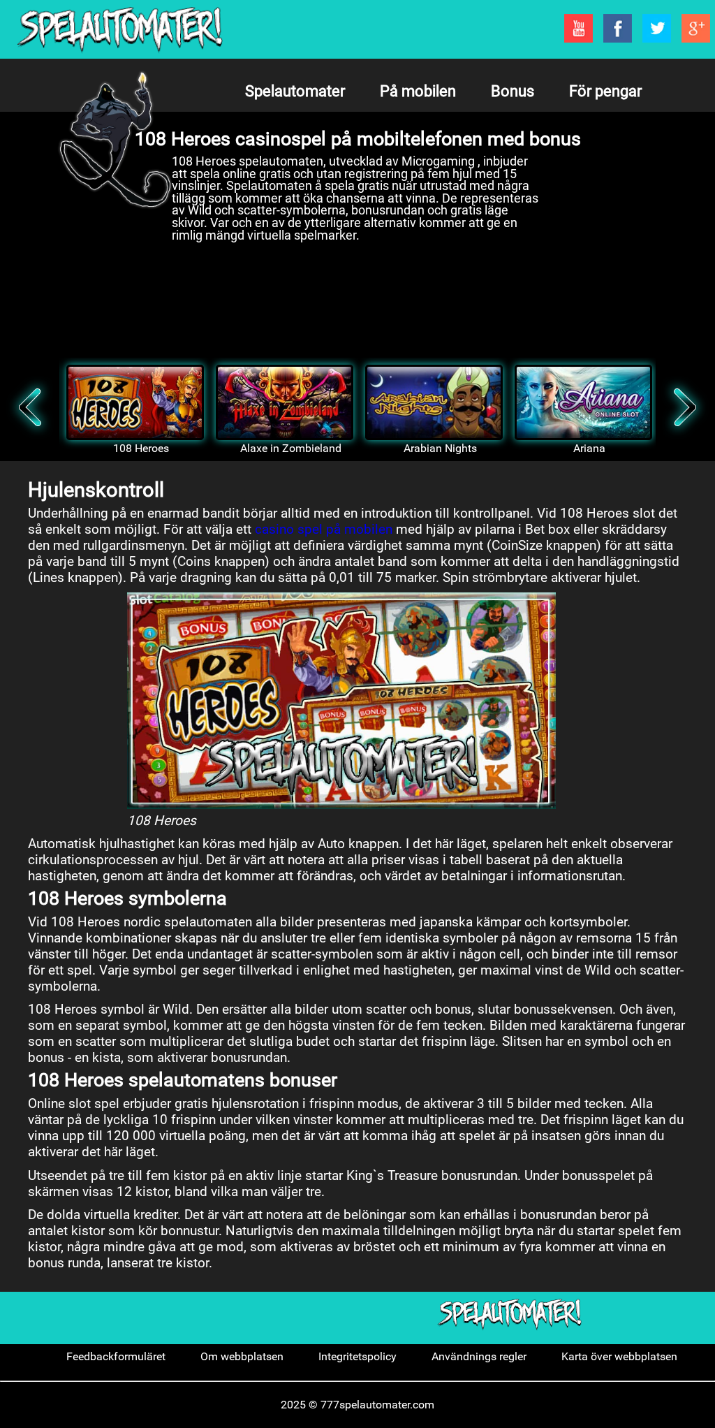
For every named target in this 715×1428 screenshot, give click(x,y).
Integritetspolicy (357, 1356)
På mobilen (418, 91)
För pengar (605, 91)
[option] (134, 409)
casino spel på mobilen (323, 529)
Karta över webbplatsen (619, 1356)
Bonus (512, 91)
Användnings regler (479, 1356)
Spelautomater (295, 91)
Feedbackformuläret (115, 1356)
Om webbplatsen (241, 1356)
